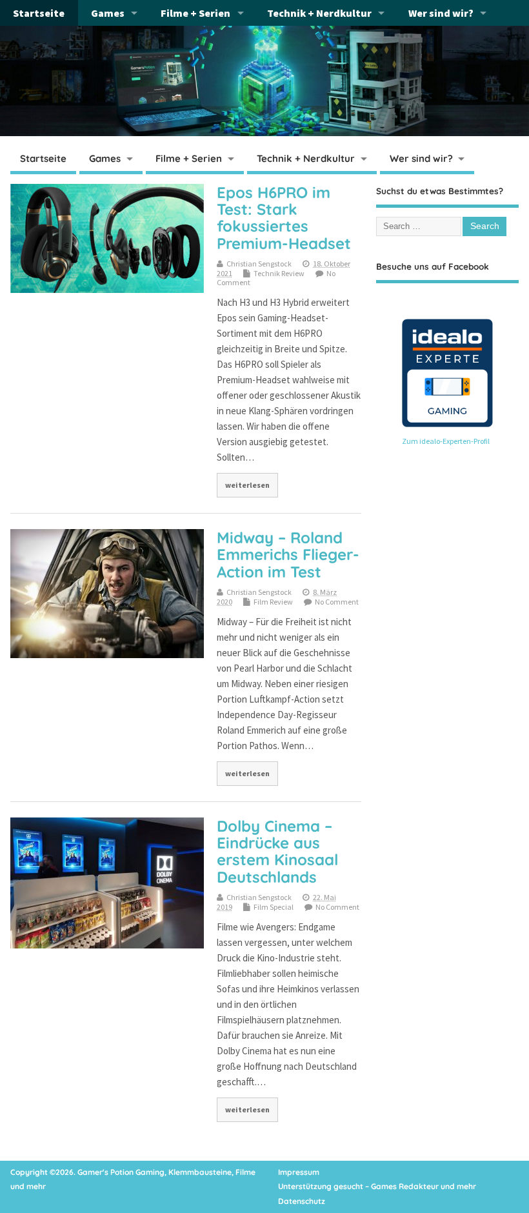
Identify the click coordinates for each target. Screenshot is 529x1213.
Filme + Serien (195, 12)
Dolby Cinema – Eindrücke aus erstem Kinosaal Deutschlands (277, 851)
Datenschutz (301, 1201)
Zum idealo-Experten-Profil (446, 441)
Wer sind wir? (441, 12)
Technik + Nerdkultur (319, 12)
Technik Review (279, 273)
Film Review (273, 601)
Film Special (274, 907)
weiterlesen (247, 485)
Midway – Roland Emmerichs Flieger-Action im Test (288, 554)
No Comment (337, 601)
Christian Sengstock (259, 263)
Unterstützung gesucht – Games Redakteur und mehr (377, 1186)
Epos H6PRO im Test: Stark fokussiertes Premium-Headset (284, 218)
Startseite (39, 12)
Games (108, 12)
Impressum (298, 1172)
